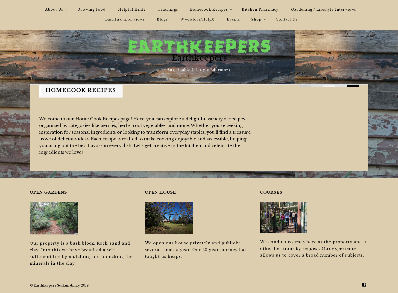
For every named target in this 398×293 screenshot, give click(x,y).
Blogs (162, 19)
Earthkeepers (199, 58)
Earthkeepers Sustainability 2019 (61, 285)
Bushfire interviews (125, 19)
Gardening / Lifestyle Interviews (323, 9)
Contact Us (286, 19)
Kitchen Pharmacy (260, 9)
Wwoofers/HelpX (197, 19)
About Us (54, 9)
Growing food (91, 9)
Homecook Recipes (209, 9)
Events (233, 19)
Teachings (168, 9)
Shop (256, 19)
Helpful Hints (131, 9)
